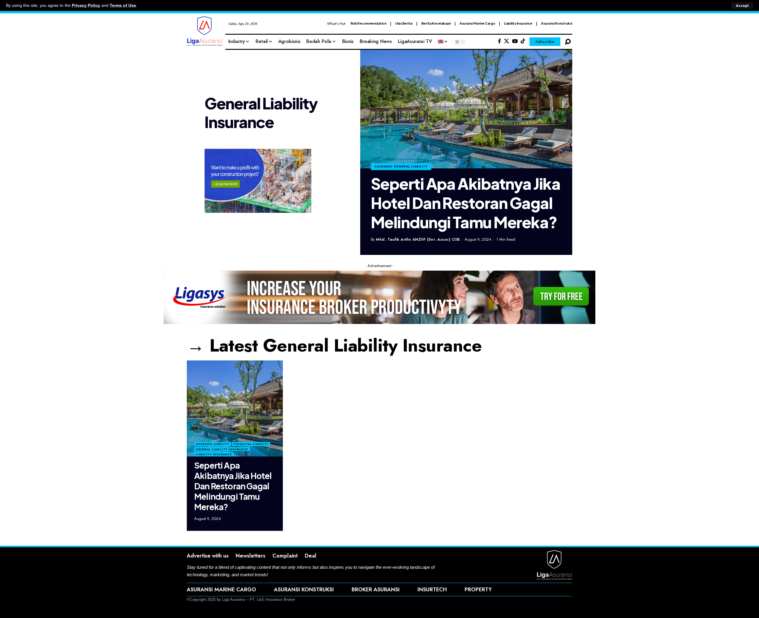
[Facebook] (499, 41)
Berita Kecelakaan (436, 23)
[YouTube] (515, 41)
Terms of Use (123, 5)
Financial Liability (251, 444)
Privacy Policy (86, 5)
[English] (443, 42)
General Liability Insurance (222, 449)
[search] (568, 42)
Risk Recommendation (368, 23)
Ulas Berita (403, 23)
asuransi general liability (401, 166)
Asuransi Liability (212, 444)
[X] (507, 41)
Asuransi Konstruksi (556, 23)
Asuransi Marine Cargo (477, 23)
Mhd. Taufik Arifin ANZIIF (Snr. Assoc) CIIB (418, 239)
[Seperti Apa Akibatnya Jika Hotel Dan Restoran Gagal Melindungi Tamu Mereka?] (466, 109)
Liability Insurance (518, 23)
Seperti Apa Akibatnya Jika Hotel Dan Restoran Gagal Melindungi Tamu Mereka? (465, 203)
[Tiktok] (523, 41)
